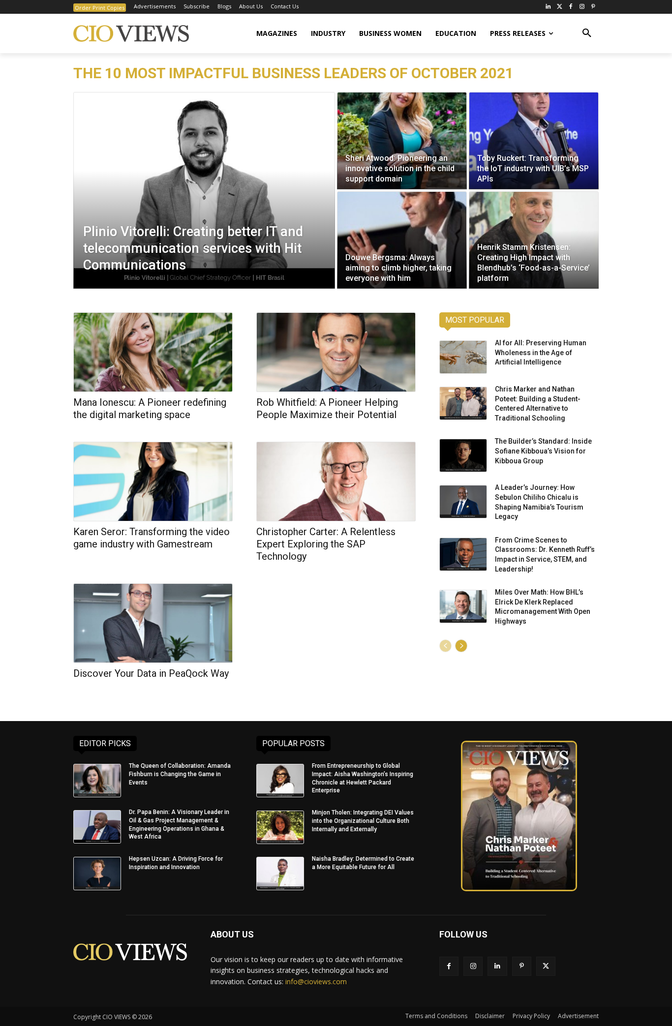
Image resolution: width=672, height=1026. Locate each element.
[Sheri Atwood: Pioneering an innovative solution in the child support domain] (402, 140)
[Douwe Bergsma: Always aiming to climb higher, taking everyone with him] (402, 240)
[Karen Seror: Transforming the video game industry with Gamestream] (153, 481)
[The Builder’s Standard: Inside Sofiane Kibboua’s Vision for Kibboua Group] (463, 455)
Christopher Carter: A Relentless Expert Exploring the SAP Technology (326, 544)
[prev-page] (445, 645)
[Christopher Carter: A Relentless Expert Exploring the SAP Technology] (336, 481)
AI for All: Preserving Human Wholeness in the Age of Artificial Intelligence (540, 352)
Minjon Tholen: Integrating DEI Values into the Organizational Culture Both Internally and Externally (363, 821)
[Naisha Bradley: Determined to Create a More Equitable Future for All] (280, 873)
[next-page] (461, 645)
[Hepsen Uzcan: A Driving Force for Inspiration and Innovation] (97, 873)
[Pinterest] (593, 7)
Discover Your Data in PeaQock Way (151, 673)
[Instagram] (581, 7)
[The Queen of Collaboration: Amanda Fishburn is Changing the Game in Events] (97, 780)
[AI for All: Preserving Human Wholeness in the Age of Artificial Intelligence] (463, 357)
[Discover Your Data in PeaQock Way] (153, 623)
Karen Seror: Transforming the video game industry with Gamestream (151, 538)
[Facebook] (571, 7)
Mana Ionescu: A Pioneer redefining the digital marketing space (149, 408)
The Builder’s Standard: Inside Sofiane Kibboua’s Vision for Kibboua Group (543, 450)
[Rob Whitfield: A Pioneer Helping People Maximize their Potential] (336, 352)
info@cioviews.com (316, 981)
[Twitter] (559, 7)
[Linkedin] (497, 966)
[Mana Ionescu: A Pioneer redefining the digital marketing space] (153, 352)
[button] (587, 33)
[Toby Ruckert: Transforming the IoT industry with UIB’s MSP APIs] (534, 140)
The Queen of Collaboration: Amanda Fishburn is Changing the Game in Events (180, 774)
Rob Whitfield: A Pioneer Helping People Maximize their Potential (327, 408)
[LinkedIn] (548, 7)
